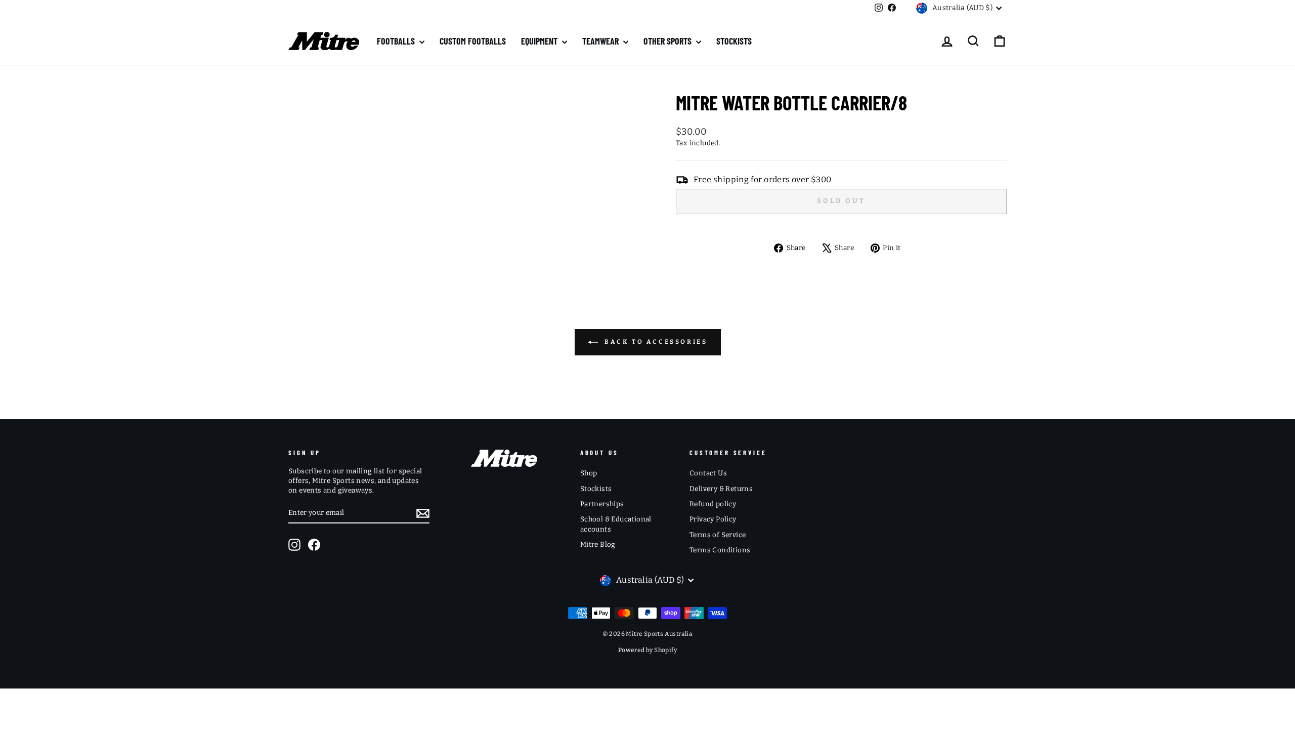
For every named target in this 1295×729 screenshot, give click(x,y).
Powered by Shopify (647, 650)
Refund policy (712, 504)
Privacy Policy (713, 519)
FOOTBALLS (397, 41)
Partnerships (602, 504)
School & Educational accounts (616, 524)
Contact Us (708, 473)
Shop (588, 473)
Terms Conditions (719, 550)
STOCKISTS (734, 41)
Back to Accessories (655, 341)
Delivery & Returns (721, 488)
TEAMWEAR (601, 41)
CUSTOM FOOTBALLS (473, 41)
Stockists (596, 488)
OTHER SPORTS (668, 41)
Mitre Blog (598, 544)
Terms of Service (717, 535)
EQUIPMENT (540, 41)
